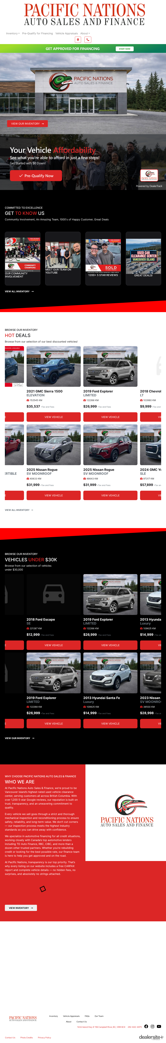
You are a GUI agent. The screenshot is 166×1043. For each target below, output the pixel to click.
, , (101, 1027)
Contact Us (82, 1021)
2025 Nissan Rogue (42, 472)
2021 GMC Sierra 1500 (45, 393)
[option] (110, 385)
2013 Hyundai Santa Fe (101, 700)
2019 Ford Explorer (98, 393)
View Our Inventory (26, 123)
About (84, 33)
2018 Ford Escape (41, 621)
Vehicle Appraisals (66, 33)
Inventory (12, 33)
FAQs (87, 1016)
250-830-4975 (135, 1027)
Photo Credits (26, 1037)
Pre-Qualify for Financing (37, 33)
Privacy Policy (44, 1037)
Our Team (99, 1016)
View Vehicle (54, 417)
